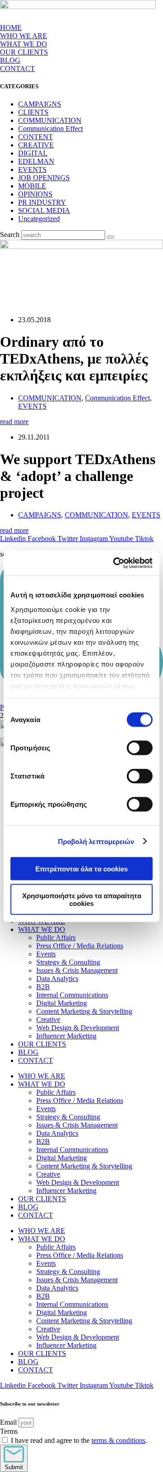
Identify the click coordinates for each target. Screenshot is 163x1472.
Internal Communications (72, 995)
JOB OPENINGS (44, 178)
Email (9, 1422)
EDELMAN (36, 161)
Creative (48, 1019)
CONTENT (35, 137)
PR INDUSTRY (42, 202)
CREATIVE (36, 145)
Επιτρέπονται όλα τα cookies (81, 869)
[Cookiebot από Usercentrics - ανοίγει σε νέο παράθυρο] (115, 563)
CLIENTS (33, 112)
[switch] (140, 748)
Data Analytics (57, 978)
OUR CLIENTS (24, 52)
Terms (9, 1431)
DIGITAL (33, 153)
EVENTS (32, 169)
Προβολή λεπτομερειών (96, 841)
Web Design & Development (77, 1028)
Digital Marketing (61, 1003)
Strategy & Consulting (68, 962)
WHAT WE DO (41, 929)
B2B (43, 987)
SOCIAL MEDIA (44, 210)
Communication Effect (50, 128)
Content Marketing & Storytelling (84, 1011)
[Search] (110, 237)
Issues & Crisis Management (77, 970)
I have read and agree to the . (79, 1440)
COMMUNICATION (50, 120)
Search (9, 234)
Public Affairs (56, 937)
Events (46, 954)
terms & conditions (118, 1440)
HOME (11, 27)
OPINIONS (35, 194)
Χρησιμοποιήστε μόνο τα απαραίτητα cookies (81, 899)
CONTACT (17, 68)
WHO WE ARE (23, 36)
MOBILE (32, 186)
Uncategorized (39, 219)
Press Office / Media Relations (79, 946)
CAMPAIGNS (39, 104)
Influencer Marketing (66, 1036)
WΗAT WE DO (23, 44)
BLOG (10, 60)
